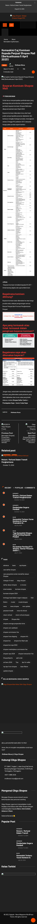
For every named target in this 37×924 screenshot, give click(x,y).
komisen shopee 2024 (10, 593)
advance (6, 565)
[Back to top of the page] (33, 920)
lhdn (32, 598)
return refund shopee (22, 615)
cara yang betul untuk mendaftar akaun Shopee (16, 575)
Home (6, 39)
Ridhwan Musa (20, 65)
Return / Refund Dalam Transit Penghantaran (18, 5)
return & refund (22, 611)
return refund (7, 615)
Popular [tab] (19, 488)
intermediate (7, 589)
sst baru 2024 (7, 662)
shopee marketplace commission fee (15, 649)
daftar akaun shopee (10, 585)
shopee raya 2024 (9, 654)
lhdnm (5, 602)
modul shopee (23, 602)
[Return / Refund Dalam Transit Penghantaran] (8, 832)
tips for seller (26, 662)
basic (14, 565)
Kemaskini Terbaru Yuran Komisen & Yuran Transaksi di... (23, 521)
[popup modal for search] (5, 32)
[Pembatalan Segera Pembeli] (8, 844)
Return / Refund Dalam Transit (23, 832)
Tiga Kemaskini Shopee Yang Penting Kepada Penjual (22, 535)
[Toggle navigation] (5, 25)
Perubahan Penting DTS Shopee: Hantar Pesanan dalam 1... (23, 549)
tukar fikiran (24, 666)
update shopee (8, 671)
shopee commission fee (11, 632)
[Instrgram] (29, 25)
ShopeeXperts (8, 658)
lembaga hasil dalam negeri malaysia (15, 598)
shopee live (7, 641)
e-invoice (23, 585)
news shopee (14, 606)
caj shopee (22, 565)
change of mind (8, 580)
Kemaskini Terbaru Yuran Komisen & (24, 856)
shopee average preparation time (14, 623)
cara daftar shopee (9, 570)
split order (19, 658)
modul (13, 602)
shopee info (24, 636)
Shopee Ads (16, 619)
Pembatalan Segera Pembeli (21, 508)
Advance (15, 493)
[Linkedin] (32, 25)
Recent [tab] (8, 488)
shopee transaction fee (26, 654)
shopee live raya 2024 (10, 645)
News (13, 39)
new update (26, 606)
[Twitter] (26, 25)
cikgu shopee (21, 580)
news (5, 606)
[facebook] (23, 25)
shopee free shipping (10, 636)
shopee (5, 619)
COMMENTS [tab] (30, 488)
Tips (17, 662)
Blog (14, 517)
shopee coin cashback (10, 628)
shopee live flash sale (21, 641)
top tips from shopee (10, 666)
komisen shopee (20, 589)
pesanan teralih (8, 611)
